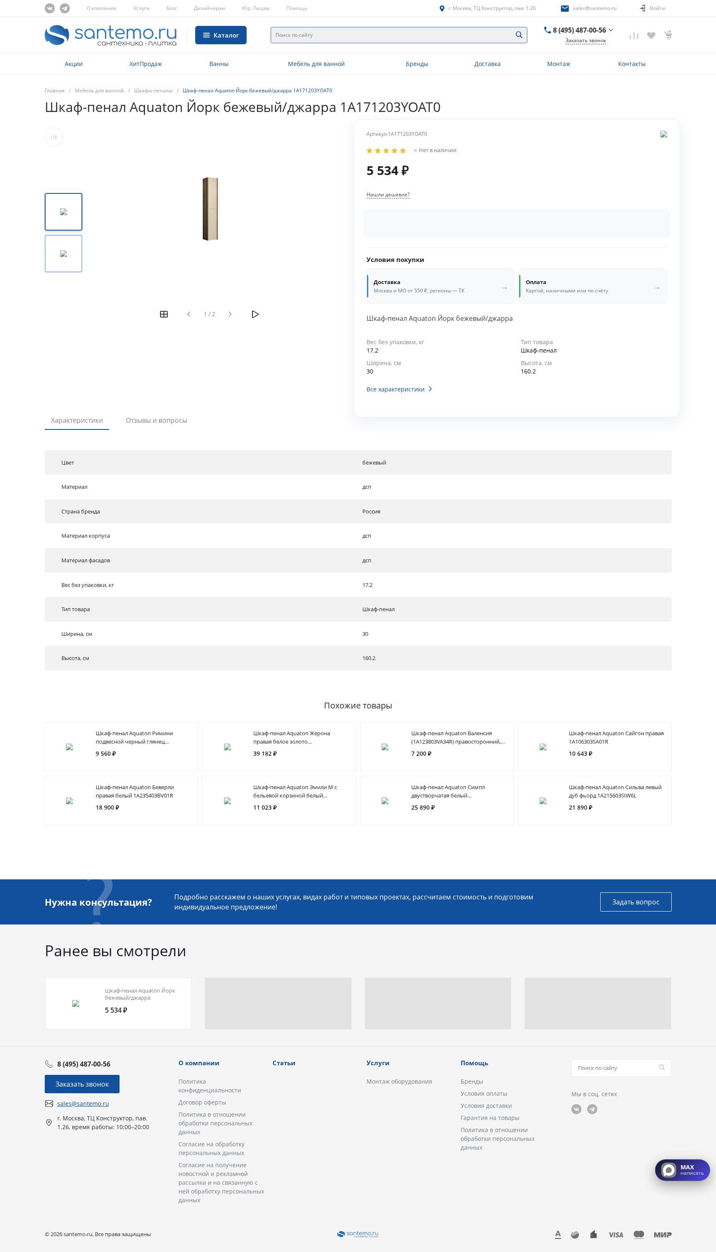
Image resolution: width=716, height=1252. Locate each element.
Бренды (472, 1081)
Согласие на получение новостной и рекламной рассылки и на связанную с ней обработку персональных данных (221, 1182)
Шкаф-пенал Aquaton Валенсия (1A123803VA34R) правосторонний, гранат (456, 741)
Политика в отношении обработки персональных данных (215, 1123)
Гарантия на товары (490, 1118)
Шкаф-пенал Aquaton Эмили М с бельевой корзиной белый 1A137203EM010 (295, 795)
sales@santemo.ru (595, 8)
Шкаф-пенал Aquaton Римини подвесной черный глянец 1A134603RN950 (134, 741)
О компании (102, 8)
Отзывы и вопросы (156, 420)
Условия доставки (486, 1106)
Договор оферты (202, 1102)
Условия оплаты (484, 1093)
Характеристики (77, 420)
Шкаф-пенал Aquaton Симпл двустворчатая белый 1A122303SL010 (448, 795)
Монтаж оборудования (399, 1081)
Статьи (284, 1063)
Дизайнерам (209, 8)
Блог (171, 8)
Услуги (141, 8)
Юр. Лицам (256, 8)
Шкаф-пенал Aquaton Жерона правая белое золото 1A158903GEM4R (291, 741)
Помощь (296, 8)
